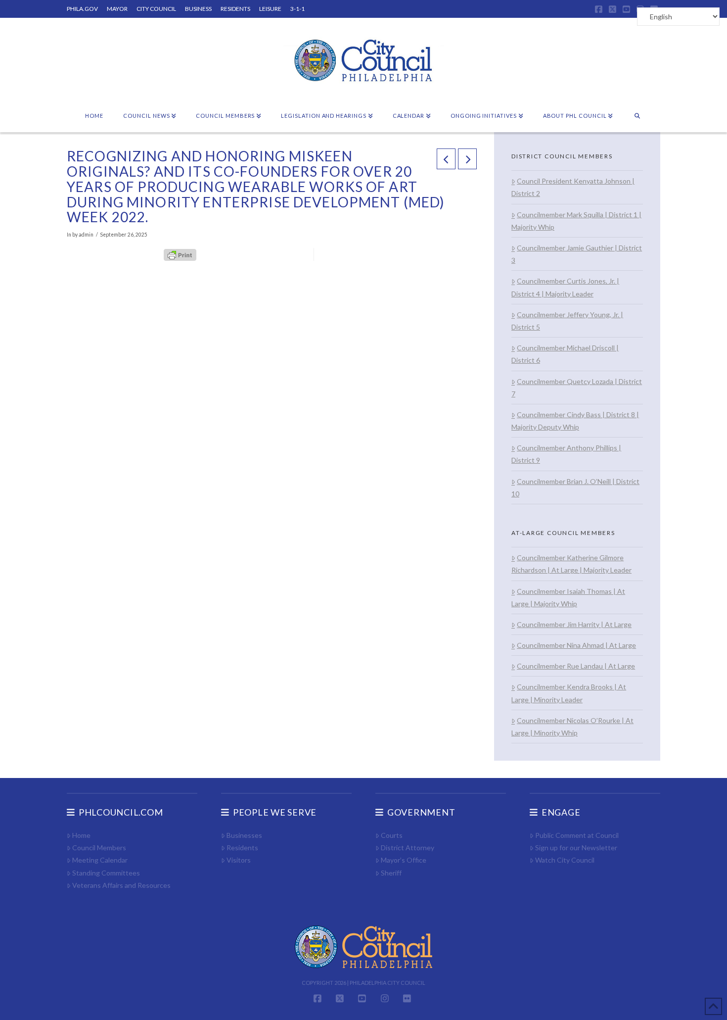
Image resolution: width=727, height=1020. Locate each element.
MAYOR (117, 8)
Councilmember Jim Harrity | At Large (574, 624)
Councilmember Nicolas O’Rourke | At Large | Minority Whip (572, 726)
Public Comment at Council (577, 835)
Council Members (99, 847)
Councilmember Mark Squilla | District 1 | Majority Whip (576, 220)
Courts (392, 835)
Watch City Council (564, 860)
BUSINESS (198, 8)
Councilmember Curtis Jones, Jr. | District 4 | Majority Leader (565, 287)
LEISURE (270, 8)
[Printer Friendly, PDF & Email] (180, 254)
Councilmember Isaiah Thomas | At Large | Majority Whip (568, 597)
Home (81, 835)
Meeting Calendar (100, 860)
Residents (242, 847)
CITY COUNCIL (156, 8)
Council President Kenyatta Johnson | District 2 (573, 187)
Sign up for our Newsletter (576, 847)
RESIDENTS (235, 8)
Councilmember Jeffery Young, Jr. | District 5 (567, 320)
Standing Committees (106, 873)
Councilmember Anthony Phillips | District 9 (566, 453)
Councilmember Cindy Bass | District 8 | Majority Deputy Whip (575, 420)
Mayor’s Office (403, 860)
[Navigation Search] (637, 116)
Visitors (239, 860)
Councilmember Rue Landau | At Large (576, 666)
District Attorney (407, 847)
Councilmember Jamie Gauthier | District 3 (576, 253)
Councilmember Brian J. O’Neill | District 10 (575, 487)
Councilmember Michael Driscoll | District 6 (565, 353)
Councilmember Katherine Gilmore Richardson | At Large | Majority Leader (571, 563)
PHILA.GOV (82, 8)
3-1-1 (297, 8)
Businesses (244, 835)
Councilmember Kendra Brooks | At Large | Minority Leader (568, 692)
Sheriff (391, 873)
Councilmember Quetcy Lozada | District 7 (576, 387)
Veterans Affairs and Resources (121, 885)
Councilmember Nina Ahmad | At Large (576, 645)
